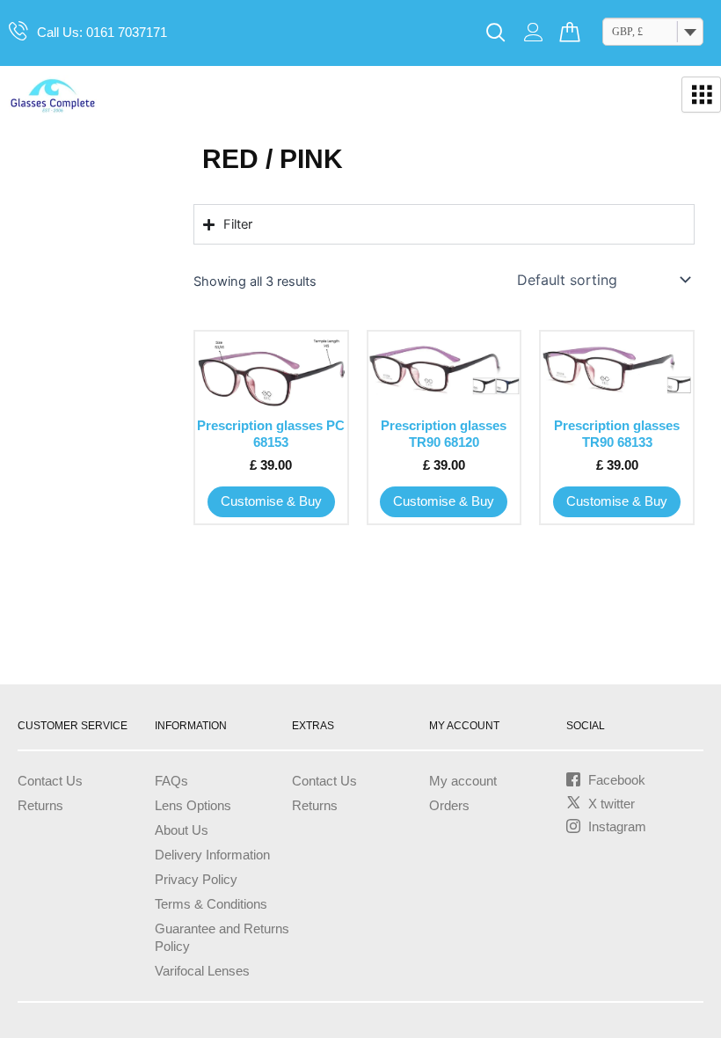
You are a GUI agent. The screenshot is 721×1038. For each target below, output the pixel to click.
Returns (40, 806)
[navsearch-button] (495, 33)
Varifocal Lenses (202, 971)
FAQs (171, 781)
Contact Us (50, 781)
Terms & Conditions (211, 904)
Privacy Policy (196, 880)
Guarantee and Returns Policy (222, 938)
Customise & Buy (271, 501)
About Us (181, 830)
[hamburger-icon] (701, 95)
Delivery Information (212, 855)
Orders (449, 806)
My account (463, 781)
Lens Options (193, 806)
